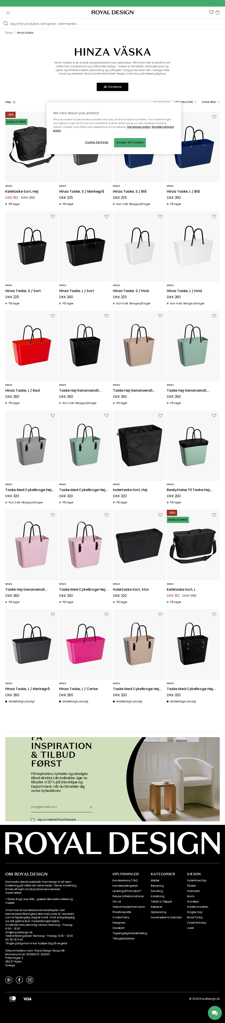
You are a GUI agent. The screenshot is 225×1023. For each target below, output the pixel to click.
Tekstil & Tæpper (161, 901)
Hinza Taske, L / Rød (22, 391)
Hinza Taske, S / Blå (130, 192)
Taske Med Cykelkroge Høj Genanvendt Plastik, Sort (190, 689)
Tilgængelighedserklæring (129, 933)
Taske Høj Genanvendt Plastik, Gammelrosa (25, 590)
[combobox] (186, 102)
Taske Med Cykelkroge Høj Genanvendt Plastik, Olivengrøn (82, 490)
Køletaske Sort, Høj (21, 192)
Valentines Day (197, 880)
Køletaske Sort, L (181, 590)
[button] (211, 12)
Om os (116, 901)
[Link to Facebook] (19, 979)
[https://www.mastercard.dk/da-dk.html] (12, 999)
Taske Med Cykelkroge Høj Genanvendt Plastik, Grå (28, 490)
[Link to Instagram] (29, 979)
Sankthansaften (197, 907)
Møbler (155, 880)
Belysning (157, 885)
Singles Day (194, 912)
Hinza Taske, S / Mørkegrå (81, 192)
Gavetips (193, 901)
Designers (118, 922)
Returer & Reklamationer (128, 896)
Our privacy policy (139, 127)
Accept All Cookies (129, 142)
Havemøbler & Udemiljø (166, 917)
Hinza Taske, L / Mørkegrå (27, 689)
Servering (157, 891)
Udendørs (193, 891)
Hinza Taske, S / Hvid (131, 291)
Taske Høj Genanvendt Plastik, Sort (79, 391)
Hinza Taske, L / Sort (76, 291)
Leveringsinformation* (127, 891)
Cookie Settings (96, 142)
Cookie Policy (121, 917)
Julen (190, 928)
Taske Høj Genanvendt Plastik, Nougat (133, 391)
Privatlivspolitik (121, 912)
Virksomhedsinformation (128, 907)
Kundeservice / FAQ (125, 880)
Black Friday (195, 917)
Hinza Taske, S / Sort (23, 291)
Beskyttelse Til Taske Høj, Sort (188, 490)
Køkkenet (156, 907)
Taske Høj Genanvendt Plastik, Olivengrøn (187, 391)
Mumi (190, 896)
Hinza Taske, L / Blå (183, 192)
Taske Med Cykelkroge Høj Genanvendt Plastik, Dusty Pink (82, 590)
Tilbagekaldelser (123, 938)
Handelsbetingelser (125, 885)
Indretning (157, 896)
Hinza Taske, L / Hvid (184, 291)
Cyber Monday (196, 922)
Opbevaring (158, 912)
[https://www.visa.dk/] (27, 999)
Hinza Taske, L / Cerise (78, 689)
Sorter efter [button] (209, 102)
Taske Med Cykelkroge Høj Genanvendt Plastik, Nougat (137, 689)
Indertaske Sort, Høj (130, 490)
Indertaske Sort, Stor (131, 590)
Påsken (191, 885)
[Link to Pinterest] (8, 979)
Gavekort (118, 928)
